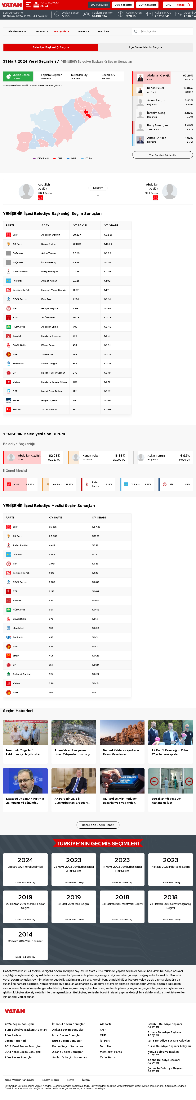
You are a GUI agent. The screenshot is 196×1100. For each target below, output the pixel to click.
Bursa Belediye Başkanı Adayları (169, 1046)
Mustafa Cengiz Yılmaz (54, 382)
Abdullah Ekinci (49, 327)
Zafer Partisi (154, 129)
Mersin (40, 31)
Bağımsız (152, 104)
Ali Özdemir (48, 317)
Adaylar (83, 31)
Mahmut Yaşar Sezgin (53, 290)
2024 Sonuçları (99, 5)
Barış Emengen (157, 125)
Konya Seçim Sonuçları (67, 1046)
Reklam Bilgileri (50, 1080)
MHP (103, 1035)
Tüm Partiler (13, 1035)
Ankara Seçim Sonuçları (68, 1030)
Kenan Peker (155, 88)
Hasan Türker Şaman (53, 373)
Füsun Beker (48, 345)
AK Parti (151, 92)
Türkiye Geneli (17, 31)
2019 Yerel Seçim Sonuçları (23, 1046)
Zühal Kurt (47, 354)
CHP (149, 79)
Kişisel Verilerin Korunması (19, 1080)
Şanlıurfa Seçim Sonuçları (69, 1057)
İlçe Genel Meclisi (145, 47)
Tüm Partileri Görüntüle (162, 155)
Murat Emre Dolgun (52, 391)
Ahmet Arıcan (156, 138)
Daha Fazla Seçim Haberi (98, 825)
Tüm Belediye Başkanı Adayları (26, 1030)
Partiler (103, 31)
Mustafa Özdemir (51, 336)
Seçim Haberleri (15, 1041)
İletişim (86, 1080)
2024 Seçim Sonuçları (19, 1024)
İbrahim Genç (156, 113)
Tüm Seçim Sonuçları (19, 1057)
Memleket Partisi (111, 1052)
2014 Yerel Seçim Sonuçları (23, 1052)
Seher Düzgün (49, 363)
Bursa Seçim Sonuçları (67, 1041)
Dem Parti (106, 1046)
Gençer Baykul (49, 308)
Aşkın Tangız (156, 100)
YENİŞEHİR (60, 31)
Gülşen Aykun (49, 400)
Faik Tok (46, 299)
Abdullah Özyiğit (158, 75)
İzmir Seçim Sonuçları (66, 1035)
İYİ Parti (151, 142)
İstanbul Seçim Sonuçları (68, 1024)
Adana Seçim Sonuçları (67, 1052)
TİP (171, 484)
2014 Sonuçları (147, 5)
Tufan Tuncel (49, 409)
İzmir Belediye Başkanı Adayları (169, 1040)
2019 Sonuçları (123, 5)
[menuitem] (43, 137)
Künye (70, 1080)
